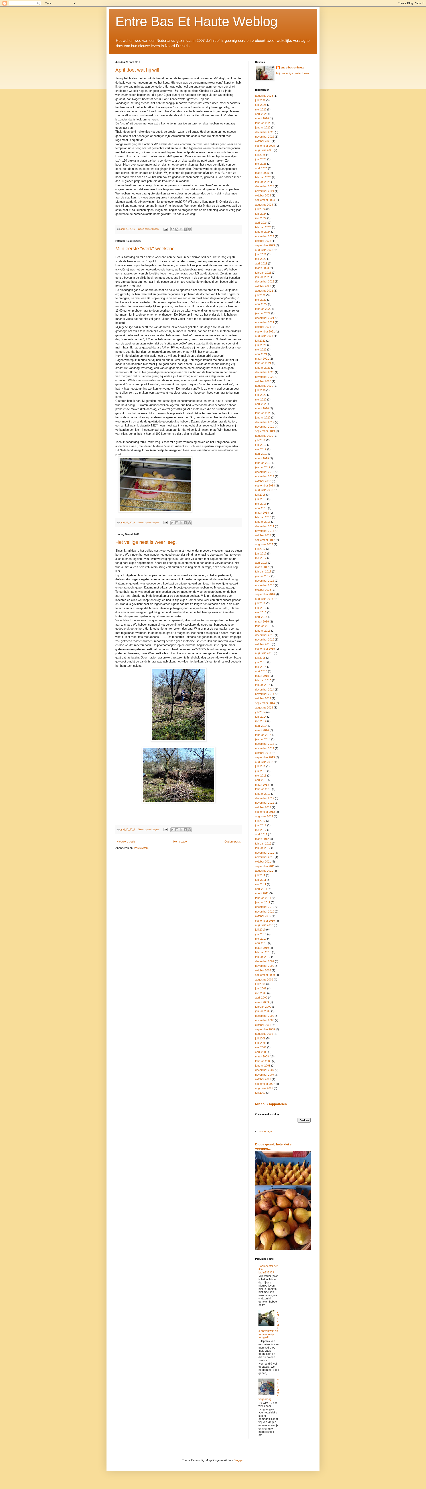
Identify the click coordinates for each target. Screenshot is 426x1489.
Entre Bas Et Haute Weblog (196, 21)
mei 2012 (260, 830)
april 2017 (261, 562)
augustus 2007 (264, 1088)
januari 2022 (262, 313)
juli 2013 (260, 766)
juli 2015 (260, 657)
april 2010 (261, 943)
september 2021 (265, 331)
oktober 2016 (263, 589)
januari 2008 (262, 1065)
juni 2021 (260, 345)
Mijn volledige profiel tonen (292, 73)
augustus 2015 (264, 653)
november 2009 (264, 965)
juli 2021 (260, 340)
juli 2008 (260, 1038)
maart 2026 (262, 118)
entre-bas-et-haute (292, 67)
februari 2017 (263, 571)
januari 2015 (262, 684)
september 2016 (265, 594)
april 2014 (261, 725)
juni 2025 (260, 159)
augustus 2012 (264, 816)
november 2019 (264, 426)
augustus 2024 (264, 204)
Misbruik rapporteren (271, 1104)
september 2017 (265, 540)
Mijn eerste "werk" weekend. (145, 248)
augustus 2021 (264, 336)
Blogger (238, 1460)
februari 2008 (263, 1061)
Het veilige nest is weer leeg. (146, 542)
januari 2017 (262, 576)
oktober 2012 (263, 807)
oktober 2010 (263, 916)
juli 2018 (260, 494)
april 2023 (261, 263)
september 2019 (265, 431)
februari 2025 (263, 177)
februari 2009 (263, 1006)
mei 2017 (260, 558)
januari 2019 (262, 467)
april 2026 (261, 114)
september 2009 (265, 975)
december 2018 (264, 472)
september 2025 (265, 145)
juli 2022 (260, 295)
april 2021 (261, 354)
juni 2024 (260, 213)
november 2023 (264, 236)
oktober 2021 (263, 326)
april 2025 (261, 168)
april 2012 (261, 834)
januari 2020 (262, 417)
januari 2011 (262, 902)
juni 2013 (260, 771)
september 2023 (265, 245)
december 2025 (264, 132)
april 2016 (261, 616)
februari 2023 (263, 272)
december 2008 (264, 1015)
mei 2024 (260, 218)
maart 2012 (262, 839)
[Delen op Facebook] (185, 229)
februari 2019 (263, 462)
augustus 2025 (264, 150)
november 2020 (264, 376)
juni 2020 (260, 394)
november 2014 (264, 694)
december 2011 (264, 852)
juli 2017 (260, 548)
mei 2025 (260, 163)
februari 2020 (263, 413)
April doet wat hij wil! (137, 70)
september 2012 (265, 811)
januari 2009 (262, 1011)
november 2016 (264, 585)
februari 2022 (263, 308)
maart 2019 (262, 458)
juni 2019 (260, 444)
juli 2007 (260, 1092)
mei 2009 (260, 993)
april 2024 (261, 222)
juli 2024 (260, 209)
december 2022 (264, 281)
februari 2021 (263, 363)
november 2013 (264, 748)
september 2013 (265, 757)
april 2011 (261, 889)
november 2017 (264, 530)
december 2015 (264, 635)
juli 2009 (260, 984)
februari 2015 (263, 680)
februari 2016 (263, 626)
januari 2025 (262, 182)
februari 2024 (263, 227)
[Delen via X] (181, 229)
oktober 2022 (263, 286)
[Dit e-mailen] (172, 229)
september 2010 (265, 920)
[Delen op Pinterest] (189, 229)
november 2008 (264, 1020)
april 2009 (261, 997)
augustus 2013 (264, 762)
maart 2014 (262, 730)
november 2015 (264, 639)
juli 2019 (260, 440)
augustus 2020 (264, 385)
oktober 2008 (263, 1025)
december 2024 (264, 186)
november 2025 (264, 136)
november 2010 (264, 911)
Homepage (180, 841)
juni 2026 (260, 104)
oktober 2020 (263, 381)
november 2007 (264, 1074)
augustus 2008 (264, 1033)
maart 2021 (262, 358)
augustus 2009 (264, 979)
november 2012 (264, 802)
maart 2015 (262, 675)
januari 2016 (262, 630)
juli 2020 (260, 390)
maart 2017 (262, 567)
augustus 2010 (264, 925)
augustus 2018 (264, 490)
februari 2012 (263, 843)
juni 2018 (260, 499)
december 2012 (264, 798)
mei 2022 (260, 299)
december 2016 (264, 580)
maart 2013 (262, 784)
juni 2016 (260, 608)
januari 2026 (262, 127)
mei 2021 (260, 349)
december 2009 (264, 961)
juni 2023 (260, 254)
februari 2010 (263, 952)
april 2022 (261, 304)
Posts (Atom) (141, 848)
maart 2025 (262, 172)
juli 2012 (260, 821)
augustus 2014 (264, 707)
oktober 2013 (263, 753)
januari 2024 (262, 231)
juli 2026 (260, 100)
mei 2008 (260, 1047)
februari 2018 (263, 517)
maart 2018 (262, 512)
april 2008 (261, 1052)
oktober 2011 (263, 861)
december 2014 (264, 689)
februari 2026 (263, 123)
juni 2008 (260, 1043)
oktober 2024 (263, 195)
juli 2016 (260, 603)
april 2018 (261, 508)
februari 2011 (263, 898)
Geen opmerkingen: (149, 229)
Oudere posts (233, 841)
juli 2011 (260, 875)
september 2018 (265, 485)
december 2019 (264, 422)
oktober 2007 (263, 1079)
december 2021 (264, 318)
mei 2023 (260, 258)
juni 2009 (260, 988)
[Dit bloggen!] (177, 229)
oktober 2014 (263, 698)
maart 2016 (262, 621)
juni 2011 (260, 879)
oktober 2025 (263, 141)
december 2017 (264, 526)
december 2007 (264, 1070)
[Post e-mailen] (165, 229)
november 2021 (264, 322)
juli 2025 (260, 154)
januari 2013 (262, 793)
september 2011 (265, 866)
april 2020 (261, 404)
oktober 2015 (263, 644)
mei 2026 (260, 109)
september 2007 (265, 1083)
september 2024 (265, 200)
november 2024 (264, 191)
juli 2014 (260, 712)
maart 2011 (262, 893)
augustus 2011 (264, 870)
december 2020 (264, 372)
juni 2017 (260, 553)
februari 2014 (263, 734)
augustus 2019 (264, 435)
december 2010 (264, 907)
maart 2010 (262, 947)
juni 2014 (260, 716)
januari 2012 (262, 848)
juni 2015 (260, 662)
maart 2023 (262, 268)
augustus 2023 (264, 250)
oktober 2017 (263, 535)
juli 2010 (260, 929)
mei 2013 (260, 775)
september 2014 (265, 703)
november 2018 (264, 476)
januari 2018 (262, 521)
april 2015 (261, 671)
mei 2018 (260, 503)
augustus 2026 (264, 95)
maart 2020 (262, 408)
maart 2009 (262, 1002)
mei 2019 (260, 449)
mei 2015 (260, 666)
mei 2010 (260, 938)
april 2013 (261, 780)
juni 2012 (260, 825)
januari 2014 (262, 739)
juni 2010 (260, 934)
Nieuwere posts (125, 841)
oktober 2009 (263, 970)
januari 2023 (262, 277)
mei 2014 (260, 721)
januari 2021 (262, 367)
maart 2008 (262, 1056)
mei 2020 (260, 399)
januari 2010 (262, 957)
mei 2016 (260, 612)
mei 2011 (260, 884)
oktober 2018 (263, 481)
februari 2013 (263, 789)
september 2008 (265, 1029)
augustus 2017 (264, 544)
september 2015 (265, 648)
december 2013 (264, 743)
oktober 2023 (263, 240)
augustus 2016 (264, 598)
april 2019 (261, 453)
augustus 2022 (264, 290)
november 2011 (264, 857)
